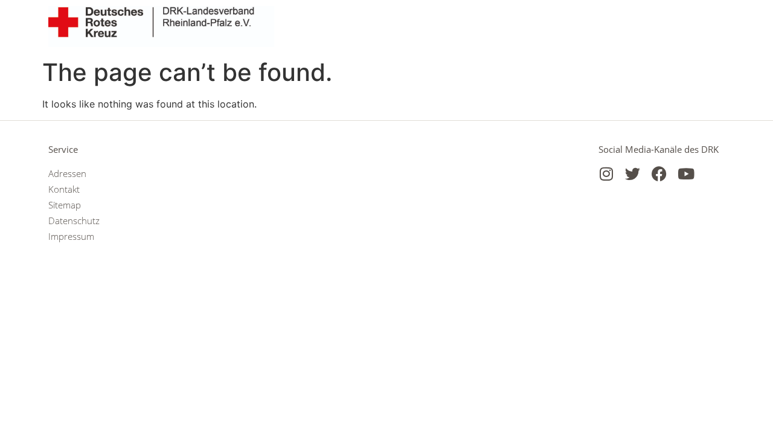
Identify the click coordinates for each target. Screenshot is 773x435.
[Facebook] (659, 173)
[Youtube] (685, 173)
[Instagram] (606, 173)
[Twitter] (632, 173)
